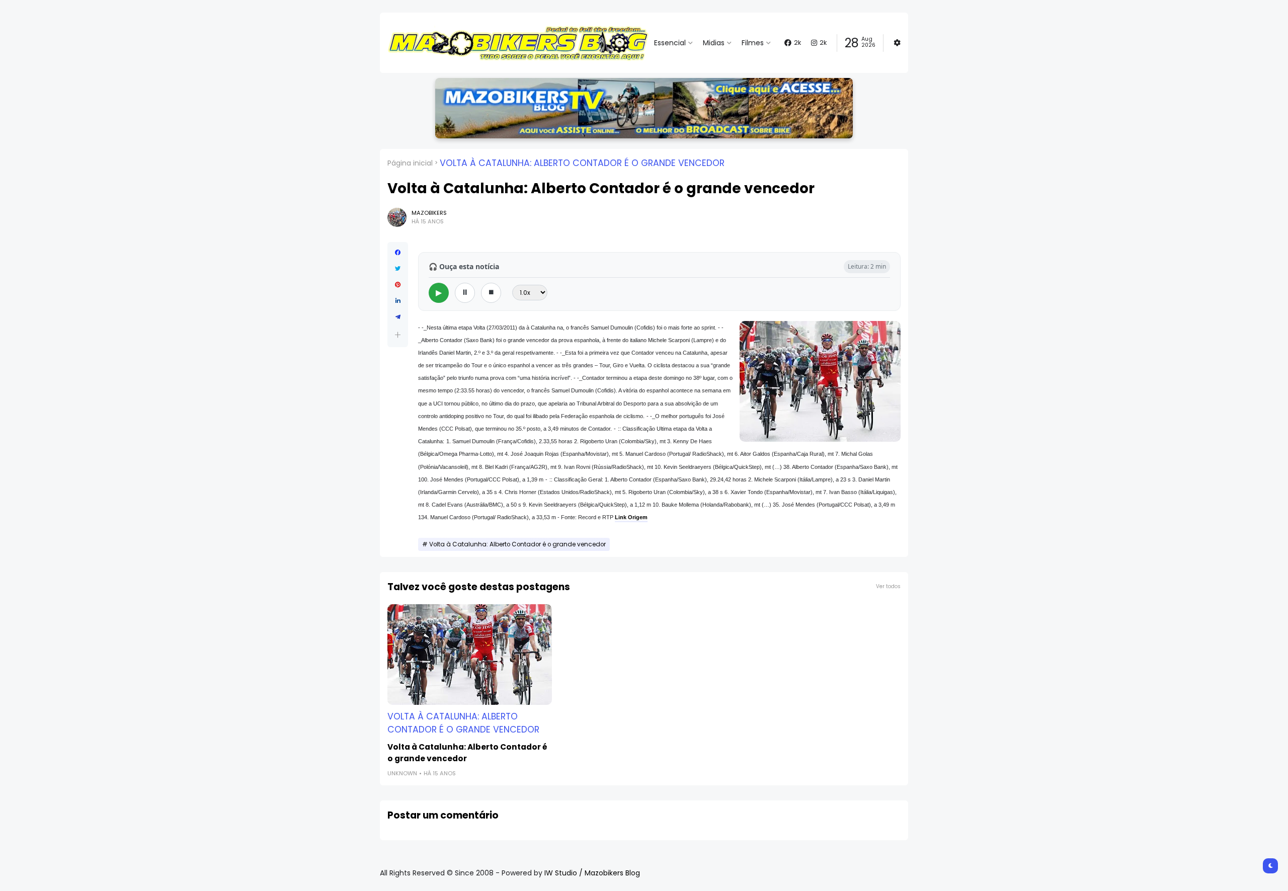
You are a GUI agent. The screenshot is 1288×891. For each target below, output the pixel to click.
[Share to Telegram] (397, 317)
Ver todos (888, 586)
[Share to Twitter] (397, 269)
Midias (714, 43)
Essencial (670, 43)
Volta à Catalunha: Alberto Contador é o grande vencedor (582, 163)
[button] (397, 335)
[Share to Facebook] (397, 253)
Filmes (753, 43)
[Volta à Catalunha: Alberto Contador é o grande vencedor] (469, 654)
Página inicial (410, 163)
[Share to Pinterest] (397, 285)
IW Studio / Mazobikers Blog (592, 873)
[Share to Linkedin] (397, 301)
